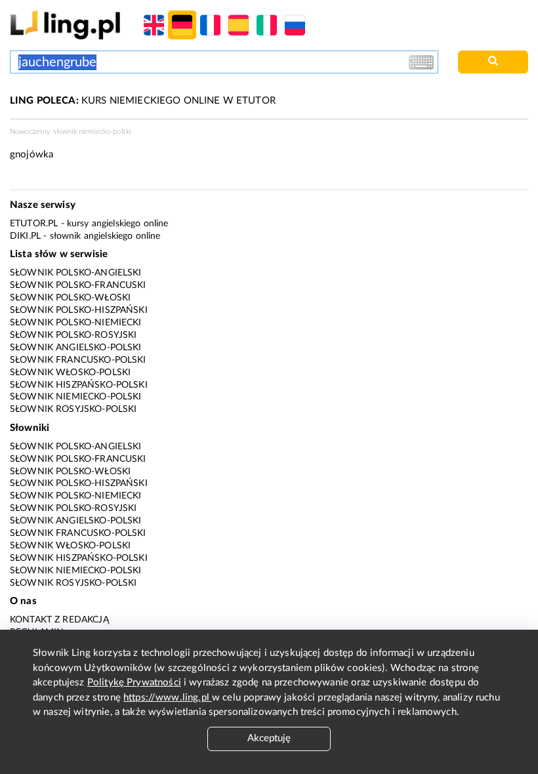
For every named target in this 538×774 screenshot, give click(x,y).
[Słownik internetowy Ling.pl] (65, 25)
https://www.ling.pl (167, 698)
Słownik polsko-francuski (78, 285)
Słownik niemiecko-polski (76, 396)
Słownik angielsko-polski (76, 347)
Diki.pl (25, 236)
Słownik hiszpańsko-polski (79, 385)
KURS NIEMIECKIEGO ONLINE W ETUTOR (143, 101)
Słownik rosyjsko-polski (73, 409)
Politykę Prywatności (134, 682)
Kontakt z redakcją (59, 619)
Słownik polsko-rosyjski (73, 335)
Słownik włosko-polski (70, 372)
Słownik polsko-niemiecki (76, 322)
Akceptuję (269, 738)
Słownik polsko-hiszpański (79, 310)
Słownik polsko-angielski (76, 272)
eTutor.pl (34, 223)
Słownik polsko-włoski (70, 297)
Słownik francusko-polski (78, 360)
